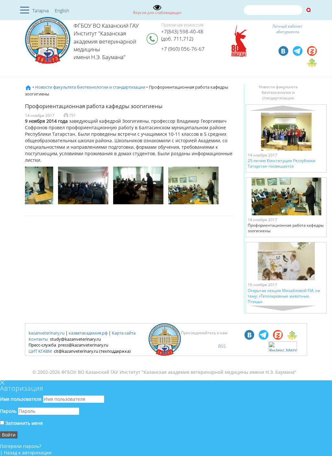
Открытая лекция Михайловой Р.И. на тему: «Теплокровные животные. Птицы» (284, 296)
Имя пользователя (21, 399)
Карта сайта (124, 333)
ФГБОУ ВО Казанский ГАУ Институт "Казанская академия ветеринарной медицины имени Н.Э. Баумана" (106, 41)
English (62, 10)
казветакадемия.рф (88, 333)
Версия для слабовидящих (157, 12)
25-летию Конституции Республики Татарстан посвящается (281, 163)
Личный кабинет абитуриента (287, 28)
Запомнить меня (23, 423)
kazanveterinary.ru (47, 333)
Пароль (8, 411)
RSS (222, 346)
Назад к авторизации (28, 453)
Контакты (38, 339)
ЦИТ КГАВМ (40, 351)
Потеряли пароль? (20, 446)
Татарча (40, 10)
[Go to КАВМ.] (28, 87)
